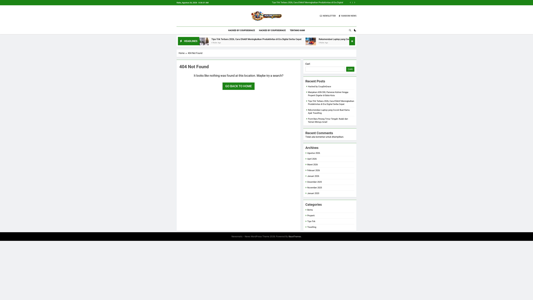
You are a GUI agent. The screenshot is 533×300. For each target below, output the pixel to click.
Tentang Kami (297, 30)
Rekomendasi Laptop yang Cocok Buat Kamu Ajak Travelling (334, 39)
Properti (311, 215)
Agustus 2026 (313, 153)
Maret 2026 (312, 164)
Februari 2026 (313, 170)
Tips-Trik (311, 221)
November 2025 (314, 187)
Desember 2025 (314, 182)
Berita (310, 210)
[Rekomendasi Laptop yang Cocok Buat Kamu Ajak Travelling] (296, 43)
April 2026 (312, 159)
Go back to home (238, 86)
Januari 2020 (313, 193)
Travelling (311, 227)
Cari (307, 63)
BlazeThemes (295, 236)
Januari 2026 (313, 176)
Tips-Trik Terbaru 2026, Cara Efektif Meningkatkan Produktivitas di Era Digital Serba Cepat (307, 3)
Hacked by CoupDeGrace (241, 30)
